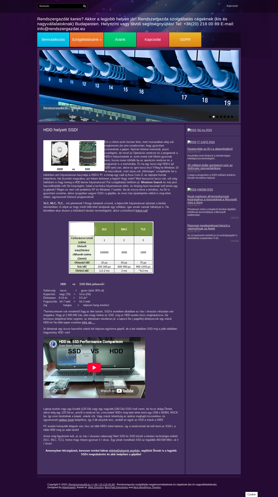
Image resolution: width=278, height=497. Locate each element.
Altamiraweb (69, 487)
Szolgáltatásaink (87, 39)
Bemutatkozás (53, 39)
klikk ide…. (88, 322)
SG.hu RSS (204, 130)
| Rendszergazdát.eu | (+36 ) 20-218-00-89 (91, 484)
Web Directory (96, 487)
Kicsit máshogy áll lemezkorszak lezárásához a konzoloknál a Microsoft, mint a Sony (212, 199)
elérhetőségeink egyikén (124, 450)
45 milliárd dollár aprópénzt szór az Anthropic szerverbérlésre (210, 167)
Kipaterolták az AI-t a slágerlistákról (210, 148)
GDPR (185, 39)
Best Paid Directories (116, 487)
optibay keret (66, 419)
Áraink (120, 39)
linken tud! (142, 210)
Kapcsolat (232, 5)
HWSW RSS (205, 189)
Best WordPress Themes (147, 487)
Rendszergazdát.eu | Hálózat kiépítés (67, 107)
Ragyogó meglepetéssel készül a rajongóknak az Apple (208, 227)
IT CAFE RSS (206, 142)
